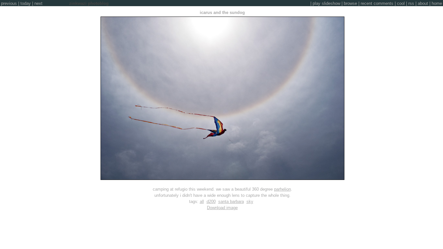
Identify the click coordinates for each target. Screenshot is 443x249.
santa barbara (231, 201)
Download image (222, 207)
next (38, 3)
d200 (211, 201)
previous (9, 3)
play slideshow (326, 3)
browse (350, 3)
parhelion (282, 189)
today (25, 3)
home (437, 3)
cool (401, 3)
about (423, 3)
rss (411, 3)
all (202, 201)
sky (249, 201)
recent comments (377, 3)
